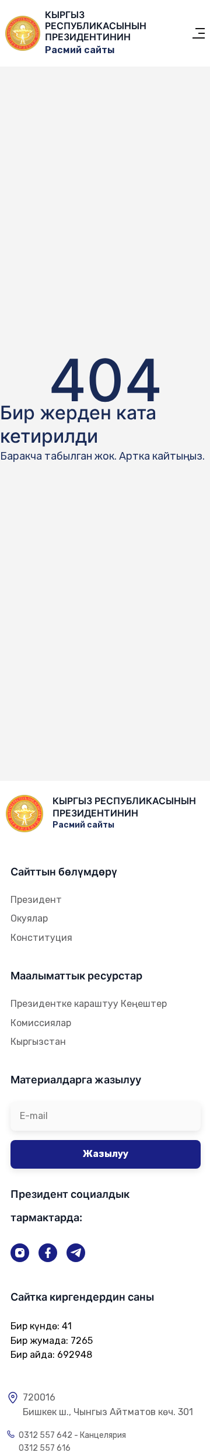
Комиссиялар (40, 1022)
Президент (36, 899)
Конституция (41, 937)
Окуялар (29, 918)
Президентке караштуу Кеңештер (88, 1003)
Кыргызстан (38, 1041)
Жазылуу (105, 1153)
